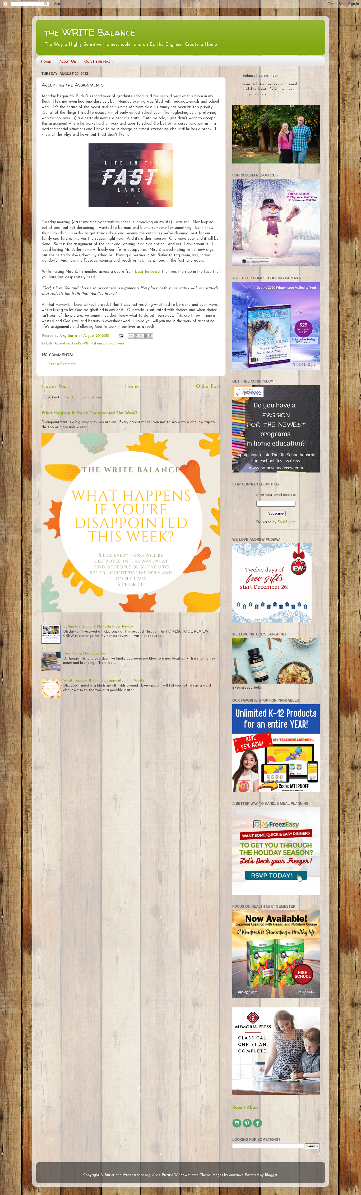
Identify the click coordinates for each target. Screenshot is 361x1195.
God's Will (80, 343)
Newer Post (54, 386)
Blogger (271, 1175)
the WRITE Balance (90, 32)
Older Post (208, 386)
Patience (97, 343)
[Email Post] (121, 336)
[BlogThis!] (135, 336)
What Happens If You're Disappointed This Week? (89, 413)
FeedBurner (286, 522)
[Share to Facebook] (145, 336)
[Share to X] (140, 336)
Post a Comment (62, 364)
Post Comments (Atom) (82, 397)
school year (115, 343)
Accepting (62, 343)
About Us (67, 61)
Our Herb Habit (98, 61)
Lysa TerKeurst (148, 272)
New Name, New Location (84, 653)
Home (46, 61)
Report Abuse (245, 1108)
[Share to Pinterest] (150, 336)
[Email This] (130, 336)
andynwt (236, 1175)
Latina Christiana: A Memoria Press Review (98, 626)
